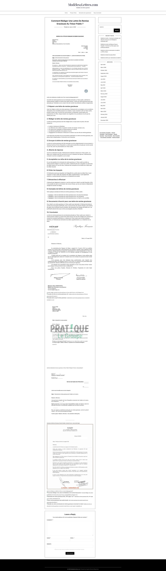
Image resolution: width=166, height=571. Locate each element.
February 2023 (104, 114)
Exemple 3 (51, 198)
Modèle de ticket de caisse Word (108, 54)
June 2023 (103, 102)
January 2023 (104, 117)
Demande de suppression (85, 12)
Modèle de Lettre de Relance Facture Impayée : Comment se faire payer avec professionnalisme (110, 46)
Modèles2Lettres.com (83, 5)
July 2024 (103, 79)
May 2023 (103, 105)
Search (102, 27)
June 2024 (103, 82)
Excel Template (108, 135)
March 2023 (103, 111)
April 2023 (103, 108)
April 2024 (103, 88)
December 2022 (104, 120)
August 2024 (104, 76)
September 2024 (104, 73)
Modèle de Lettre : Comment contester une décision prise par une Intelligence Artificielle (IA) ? (110, 40)
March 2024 (103, 91)
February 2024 (104, 93)
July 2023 (103, 99)
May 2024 (103, 85)
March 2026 (103, 67)
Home (66, 12)
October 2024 (104, 70)
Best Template (116, 135)
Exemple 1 (50, 194)
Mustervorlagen (116, 137)
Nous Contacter (97, 12)
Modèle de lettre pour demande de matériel (111, 57)
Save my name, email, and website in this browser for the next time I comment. (70, 549)
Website (49, 544)
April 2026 (103, 64)
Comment (50, 520)
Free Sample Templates (105, 132)
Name (49, 538)
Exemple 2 (51, 196)
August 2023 (104, 96)
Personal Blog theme (94, 569)
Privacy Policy (73, 12)
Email (72, 538)
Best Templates (109, 134)
